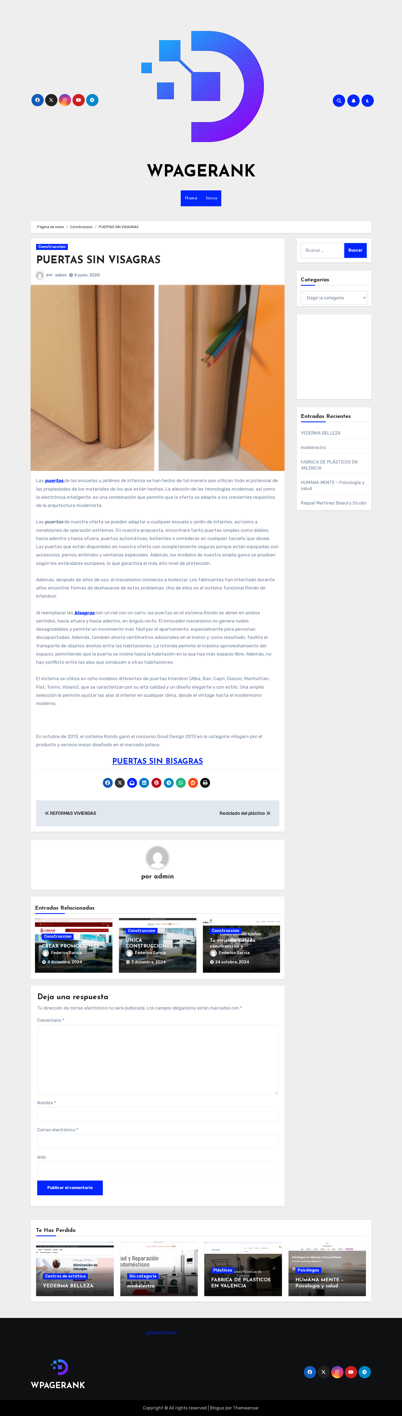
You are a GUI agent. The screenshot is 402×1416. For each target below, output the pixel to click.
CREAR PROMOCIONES (70, 946)
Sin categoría (142, 1276)
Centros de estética (65, 1276)
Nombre (46, 1102)
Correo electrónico (57, 1129)
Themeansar (245, 1408)
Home (191, 198)
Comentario (50, 1020)
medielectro (313, 447)
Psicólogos (308, 1270)
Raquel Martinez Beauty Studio (334, 503)
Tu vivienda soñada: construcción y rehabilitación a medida (238, 946)
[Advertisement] (348, 356)
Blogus (217, 1408)
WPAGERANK (201, 172)
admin (61, 275)
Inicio (211, 198)
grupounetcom (161, 1332)
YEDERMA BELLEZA (321, 433)
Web (41, 1157)
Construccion (52, 246)
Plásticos (222, 1270)
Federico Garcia (66, 953)
